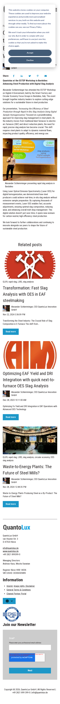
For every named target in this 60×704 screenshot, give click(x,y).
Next (30, 670)
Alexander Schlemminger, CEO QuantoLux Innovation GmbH (34, 308)
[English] (9, 601)
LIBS (20, 281)
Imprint (10, 586)
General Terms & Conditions (19, 589)
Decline (30, 60)
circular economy (42, 457)
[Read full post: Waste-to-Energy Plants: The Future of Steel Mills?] (30, 440)
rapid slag (13, 281)
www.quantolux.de (11, 551)
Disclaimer (30, 586)
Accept (30, 53)
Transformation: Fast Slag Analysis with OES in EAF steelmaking (25, 294)
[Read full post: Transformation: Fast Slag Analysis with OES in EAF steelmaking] (30, 265)
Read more (11, 331)
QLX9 (5, 281)
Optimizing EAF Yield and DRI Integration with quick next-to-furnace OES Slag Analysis (29, 380)
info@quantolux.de (11, 548)
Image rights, (20, 586)
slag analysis (28, 281)
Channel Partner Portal (16, 593)
